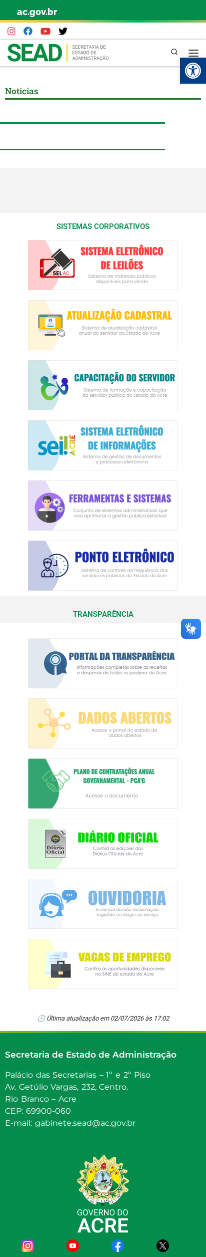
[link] (193, 71)
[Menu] (194, 53)
